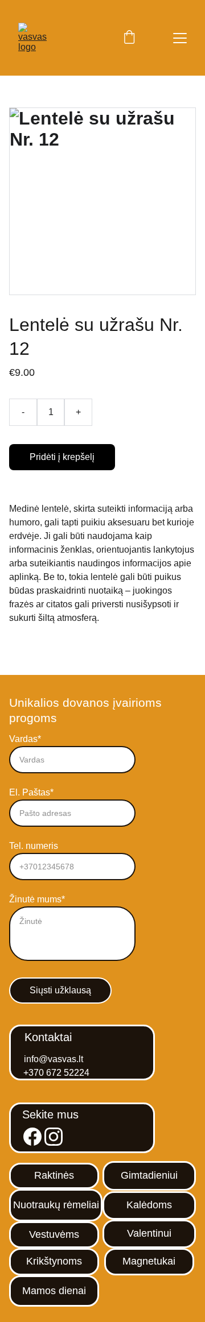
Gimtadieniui (149, 1175)
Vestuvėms (54, 1234)
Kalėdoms (149, 1205)
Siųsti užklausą (60, 990)
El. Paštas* (31, 792)
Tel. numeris (33, 846)
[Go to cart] (129, 38)
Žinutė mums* (37, 899)
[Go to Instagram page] (53, 1137)
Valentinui (149, 1233)
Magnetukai (148, 1261)
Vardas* (25, 739)
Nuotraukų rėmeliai (56, 1205)
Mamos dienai (54, 1290)
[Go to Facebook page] (32, 1137)
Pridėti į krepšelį (62, 457)
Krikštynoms (54, 1261)
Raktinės (54, 1175)
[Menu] (180, 38)
